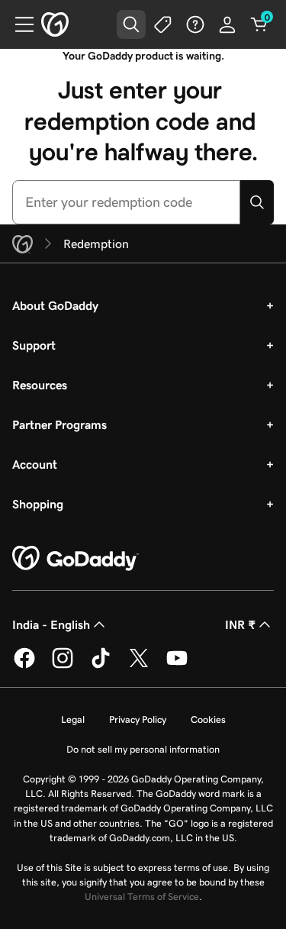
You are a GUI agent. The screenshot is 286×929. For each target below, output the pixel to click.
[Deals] (163, 24)
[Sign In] (227, 24)
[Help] (195, 24)
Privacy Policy (137, 719)
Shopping (37, 504)
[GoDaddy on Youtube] (177, 666)
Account (34, 464)
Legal (73, 719)
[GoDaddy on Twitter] (139, 666)
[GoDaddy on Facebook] (24, 666)
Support (34, 345)
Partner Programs (59, 424)
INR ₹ (240, 624)
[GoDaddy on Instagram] (62, 666)
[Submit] (257, 202)
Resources (39, 385)
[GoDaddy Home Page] (75, 559)
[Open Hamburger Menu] (18, 24)
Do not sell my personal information (143, 749)
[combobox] (126, 202)
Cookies (208, 719)
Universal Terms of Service (142, 897)
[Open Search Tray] (131, 24)
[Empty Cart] (259, 24)
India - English (51, 624)
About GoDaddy (55, 305)
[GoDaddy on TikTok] (100, 666)
